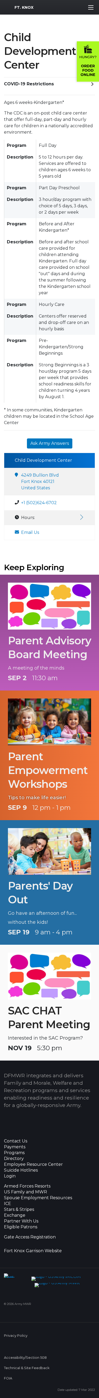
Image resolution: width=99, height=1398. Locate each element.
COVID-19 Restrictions (29, 83)
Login (10, 1176)
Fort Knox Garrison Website (33, 1251)
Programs (14, 1153)
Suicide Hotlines (21, 1170)
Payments (14, 1147)
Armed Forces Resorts (27, 1186)
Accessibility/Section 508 (25, 1358)
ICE (7, 1204)
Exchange (14, 1215)
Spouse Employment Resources (38, 1198)
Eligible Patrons (20, 1227)
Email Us (30, 532)
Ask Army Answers (49, 443)
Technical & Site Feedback (26, 1368)
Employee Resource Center (33, 1164)
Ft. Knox (24, 7)
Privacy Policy (15, 1336)
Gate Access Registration (30, 1237)
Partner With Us (21, 1221)
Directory (14, 1159)
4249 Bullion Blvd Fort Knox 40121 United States (40, 481)
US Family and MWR (25, 1192)
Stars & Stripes (19, 1209)
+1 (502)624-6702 (39, 502)
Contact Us (15, 1141)
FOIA (8, 1378)
